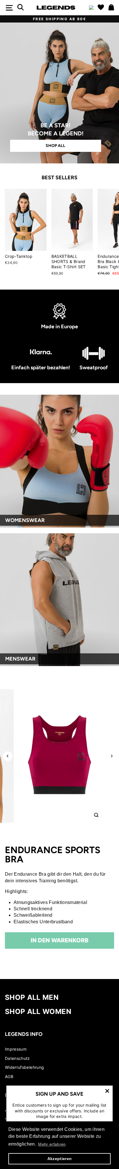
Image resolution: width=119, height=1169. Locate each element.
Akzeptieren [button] (59, 1158)
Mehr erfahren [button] (52, 1144)
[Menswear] (59, 599)
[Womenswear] (59, 461)
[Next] (111, 756)
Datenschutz (17, 1058)
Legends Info (23, 1034)
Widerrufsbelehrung (24, 1067)
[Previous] (7, 756)
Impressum (16, 1049)
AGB (9, 1076)
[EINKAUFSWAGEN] (111, 7)
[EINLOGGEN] (91, 8)
